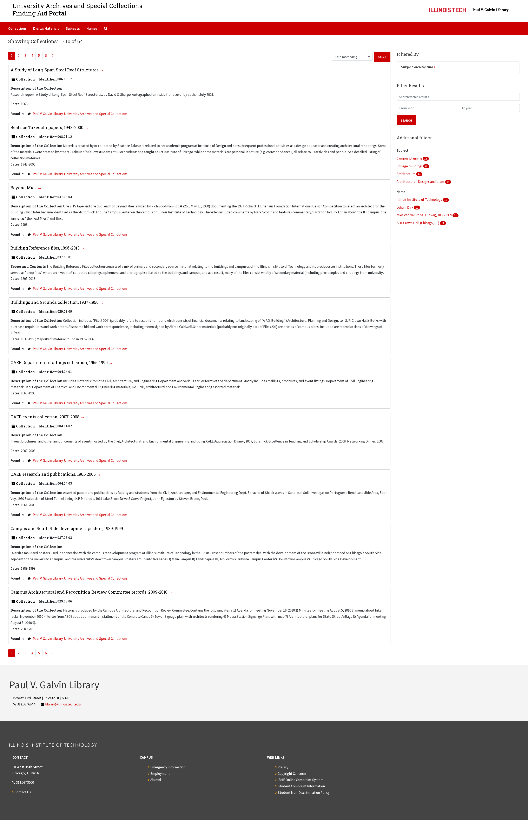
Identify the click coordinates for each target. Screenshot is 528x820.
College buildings (410, 166)
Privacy (283, 767)
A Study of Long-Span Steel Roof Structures (55, 69)
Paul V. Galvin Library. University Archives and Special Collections (80, 113)
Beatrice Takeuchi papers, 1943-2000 (47, 127)
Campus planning (410, 158)
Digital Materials (46, 28)
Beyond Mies (24, 187)
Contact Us (23, 792)
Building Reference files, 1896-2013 (46, 248)
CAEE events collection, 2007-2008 (45, 416)
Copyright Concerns (292, 773)
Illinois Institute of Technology (420, 199)
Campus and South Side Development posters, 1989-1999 (67, 528)
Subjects (73, 28)
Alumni (155, 779)
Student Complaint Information (301, 786)
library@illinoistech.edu (63, 704)
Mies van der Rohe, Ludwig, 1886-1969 (425, 215)
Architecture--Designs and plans (421, 181)
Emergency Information (167, 767)
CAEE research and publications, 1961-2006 (54, 474)
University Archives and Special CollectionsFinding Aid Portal (77, 9)
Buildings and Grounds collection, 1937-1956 (55, 302)
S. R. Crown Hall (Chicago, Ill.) (418, 223)
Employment (160, 773)
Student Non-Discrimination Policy (304, 792)
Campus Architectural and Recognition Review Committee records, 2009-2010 (90, 592)
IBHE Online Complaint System (300, 779)
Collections (17, 28)
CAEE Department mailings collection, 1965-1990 (60, 362)
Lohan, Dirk (405, 207)
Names (91, 28)
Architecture (406, 174)
